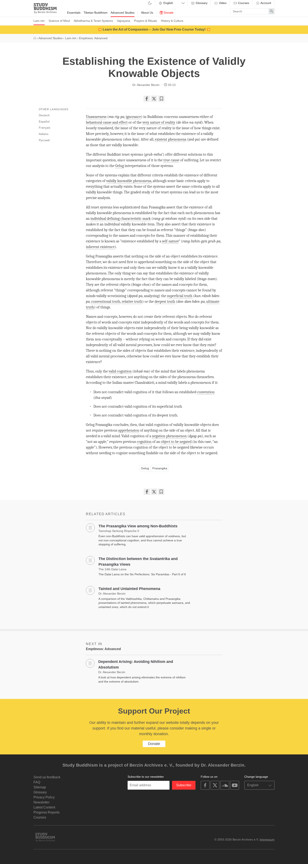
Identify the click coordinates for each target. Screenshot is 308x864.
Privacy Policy (44, 797)
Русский (44, 140)
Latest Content (44, 807)
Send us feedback (47, 777)
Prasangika (159, 468)
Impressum (267, 839)
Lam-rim (39, 20)
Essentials (73, 12)
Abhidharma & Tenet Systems (93, 20)
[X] (154, 99)
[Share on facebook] (147, 99)
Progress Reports (47, 812)
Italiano (43, 134)
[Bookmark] (161, 99)
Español (44, 121)
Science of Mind (59, 20)
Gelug (145, 468)
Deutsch (44, 115)
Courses (243, 3)
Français (44, 127)
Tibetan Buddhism (95, 12)
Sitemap (40, 787)
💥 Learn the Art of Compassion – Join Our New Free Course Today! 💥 (154, 29)
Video (222, 3)
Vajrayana (123, 20)
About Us (147, 12)
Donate (168, 12)
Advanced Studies (123, 12)
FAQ (37, 782)
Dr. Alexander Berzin (145, 85)
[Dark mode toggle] (150, 3)
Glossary (201, 3)
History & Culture (172, 20)
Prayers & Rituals (145, 20)
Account (265, 3)
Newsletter (41, 802)
